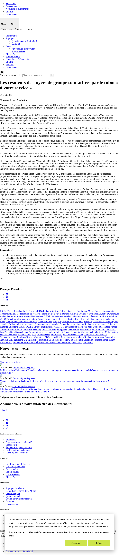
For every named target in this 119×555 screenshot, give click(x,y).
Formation (11, 319)
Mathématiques (112, 332)
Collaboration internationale (21, 324)
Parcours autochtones (15, 466)
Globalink (27, 329)
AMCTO (58, 327)
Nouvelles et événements (17, 9)
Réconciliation (24, 334)
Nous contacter (13, 56)
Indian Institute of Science (55, 311)
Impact (30, 29)
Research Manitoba (35, 337)
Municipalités (47, 327)
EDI (47, 337)
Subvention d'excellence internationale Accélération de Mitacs (79, 316)
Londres (72, 321)
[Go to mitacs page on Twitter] (7, 297)
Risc (115, 316)
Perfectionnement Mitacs (72, 337)
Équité (34, 321)
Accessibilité (55, 337)
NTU (65, 319)
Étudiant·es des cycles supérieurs (28, 342)
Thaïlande (51, 329)
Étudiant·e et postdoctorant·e (19, 447)
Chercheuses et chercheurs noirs (77, 327)
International (73, 329)
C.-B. (70, 340)
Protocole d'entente (76, 319)
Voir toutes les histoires (10, 362)
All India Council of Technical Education (89, 313)
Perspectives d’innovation (23, 49)
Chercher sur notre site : (11, 75)
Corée (113, 319)
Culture (9, 321)
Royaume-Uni (20, 340)
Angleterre (63, 321)
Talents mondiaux (94, 319)
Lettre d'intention (62, 313)
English (9, 11)
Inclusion (17, 321)
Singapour (42, 329)
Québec (84, 332)
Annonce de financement (95, 334)
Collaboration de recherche (29, 313)
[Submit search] (52, 75)
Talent (67, 332)
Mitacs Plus (11, 3)
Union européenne (46, 319)
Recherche (93, 332)
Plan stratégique (13, 493)
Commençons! (12, 14)
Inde (111, 316)
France (49, 321)
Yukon (32, 332)
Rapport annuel (13, 496)
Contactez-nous (13, 6)
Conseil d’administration (11, 329)
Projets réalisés (18, 51)
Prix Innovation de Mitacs (104, 329)
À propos (18, 29)
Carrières (10, 501)
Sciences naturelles (8, 334)
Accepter (76, 543)
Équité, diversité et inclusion (19, 498)
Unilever (41, 334)
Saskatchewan (21, 332)
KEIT (2, 321)
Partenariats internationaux (72, 324)
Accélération (85, 329)
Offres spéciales (13, 474)
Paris (55, 321)
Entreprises (11, 439)
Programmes (6, 29)
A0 (12, 24)
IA (50, 340)
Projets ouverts (12, 472)
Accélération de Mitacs (83, 311)
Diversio (42, 321)
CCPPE (29, 327)
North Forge (47, 313)
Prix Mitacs (9, 332)
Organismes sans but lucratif (19, 442)
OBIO (3, 319)
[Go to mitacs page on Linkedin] (7, 299)
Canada (106, 319)
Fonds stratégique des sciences (65, 334)
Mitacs (114, 327)
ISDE (47, 334)
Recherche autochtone (94, 337)
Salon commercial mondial (47, 324)
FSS (81, 334)
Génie (101, 332)
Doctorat (97, 327)
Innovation (88, 342)
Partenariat (75, 332)
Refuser (99, 543)
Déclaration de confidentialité (19, 551)
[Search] (2, 72)
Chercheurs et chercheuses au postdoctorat (62, 342)
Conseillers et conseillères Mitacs (21, 491)
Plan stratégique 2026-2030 (24, 41)
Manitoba (105, 327)
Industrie (60, 332)
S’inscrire (4, 410)
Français (9, 64)
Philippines (62, 329)
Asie (35, 329)
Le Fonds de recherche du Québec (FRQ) (23, 311)
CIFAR (47, 316)
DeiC (13, 313)
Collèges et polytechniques (18, 450)
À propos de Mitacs (15, 488)
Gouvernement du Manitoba (13, 337)
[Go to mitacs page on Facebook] (7, 294)
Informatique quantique (27, 319)
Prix (2, 332)
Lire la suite (5, 373)
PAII (34, 334)
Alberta (79, 321)
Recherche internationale (95, 324)
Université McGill (17, 327)
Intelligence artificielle (38, 340)
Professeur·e (11, 445)
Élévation (88, 321)
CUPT (59, 319)
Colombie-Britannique (84, 340)
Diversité (26, 321)
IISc (2, 311)
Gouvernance (12, 504)
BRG (11, 340)
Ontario (37, 327)
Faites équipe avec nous (17, 452)
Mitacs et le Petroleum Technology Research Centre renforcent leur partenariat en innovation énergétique (48, 381)
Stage (70, 311)
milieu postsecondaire (45, 332)
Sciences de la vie (60, 340)
